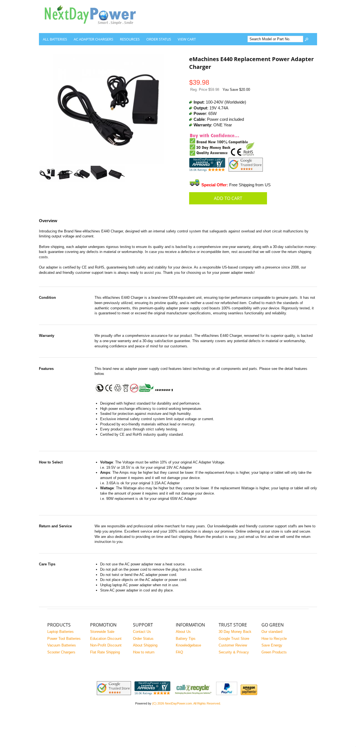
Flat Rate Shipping (105, 652)
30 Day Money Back (235, 632)
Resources (130, 39)
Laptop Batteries (60, 632)
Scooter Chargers (61, 652)
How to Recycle (274, 638)
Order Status (158, 39)
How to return (143, 652)
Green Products (274, 652)
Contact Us (142, 632)
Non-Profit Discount (106, 645)
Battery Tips (186, 638)
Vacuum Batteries (61, 645)
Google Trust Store (234, 638)
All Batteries (55, 39)
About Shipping (145, 645)
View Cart (187, 39)
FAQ (179, 652)
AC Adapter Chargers (93, 39)
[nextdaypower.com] (94, 29)
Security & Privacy (234, 652)
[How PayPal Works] (226, 694)
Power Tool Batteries (64, 638)
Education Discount (106, 638)
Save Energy (271, 645)
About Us (183, 632)
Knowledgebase (188, 645)
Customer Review (233, 645)
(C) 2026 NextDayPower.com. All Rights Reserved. (186, 703)
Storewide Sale (102, 632)
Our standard (271, 632)
